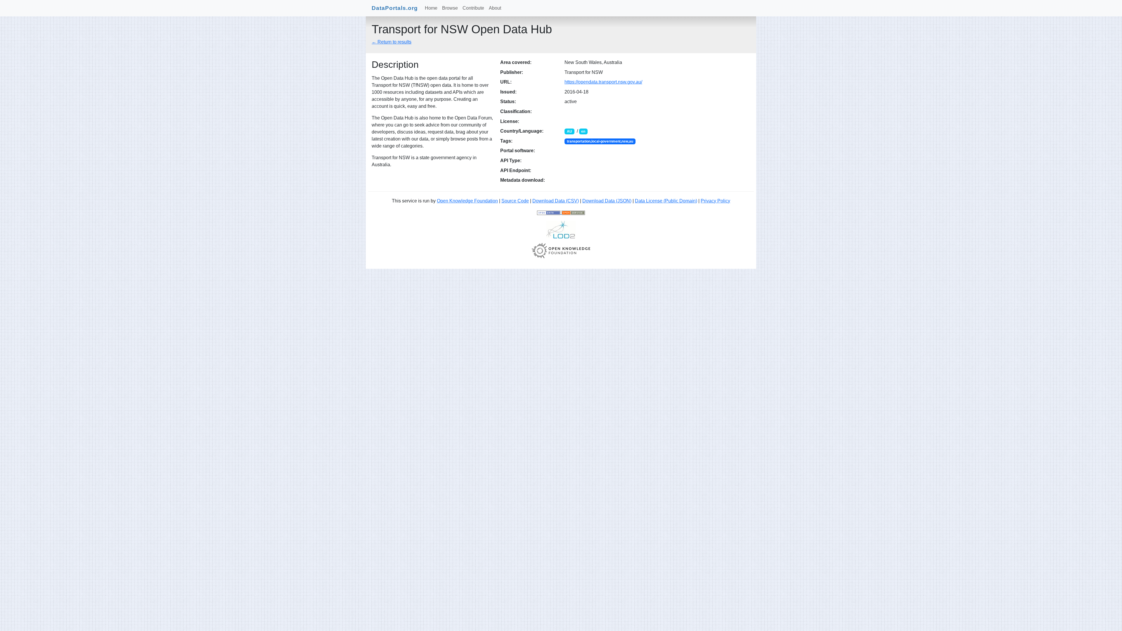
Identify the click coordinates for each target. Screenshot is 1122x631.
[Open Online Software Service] (573, 212)
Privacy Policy (715, 200)
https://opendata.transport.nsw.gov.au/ (603, 81)
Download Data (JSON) (606, 200)
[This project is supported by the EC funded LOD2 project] (561, 229)
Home (431, 8)
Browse (450, 8)
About (495, 8)
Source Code (515, 200)
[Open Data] (549, 212)
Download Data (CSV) (555, 200)
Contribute (473, 8)
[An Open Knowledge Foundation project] (561, 250)
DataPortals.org (395, 8)
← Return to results (391, 41)
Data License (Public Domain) (666, 200)
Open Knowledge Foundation (467, 200)
